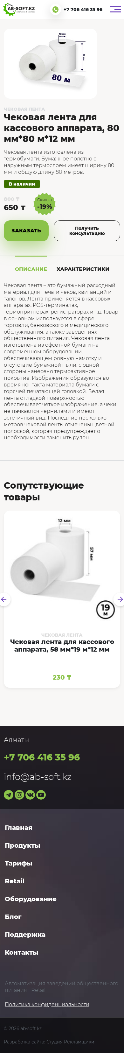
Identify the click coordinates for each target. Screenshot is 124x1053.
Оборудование (31, 899)
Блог (13, 917)
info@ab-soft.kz (38, 776)
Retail (14, 881)
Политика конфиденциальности (47, 1004)
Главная (18, 827)
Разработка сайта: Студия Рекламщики (49, 1042)
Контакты (21, 952)
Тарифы (18, 863)
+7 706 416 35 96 (83, 9)
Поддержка (25, 934)
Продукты (22, 845)
